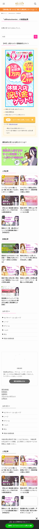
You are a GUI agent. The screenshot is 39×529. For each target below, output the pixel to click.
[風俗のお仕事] (19, 4)
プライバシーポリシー (9, 396)
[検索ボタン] (35, 4)
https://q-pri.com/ (13, 124)
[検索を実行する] (35, 37)
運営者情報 (5, 389)
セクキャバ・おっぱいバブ (12, 317)
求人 (5, 334)
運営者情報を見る (19, 381)
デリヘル (7, 326)
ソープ (6, 322)
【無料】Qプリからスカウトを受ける (18, 525)
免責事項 (4, 394)
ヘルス (6, 330)
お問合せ (4, 398)
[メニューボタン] (4, 4)
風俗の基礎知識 (9, 338)
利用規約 (4, 392)
